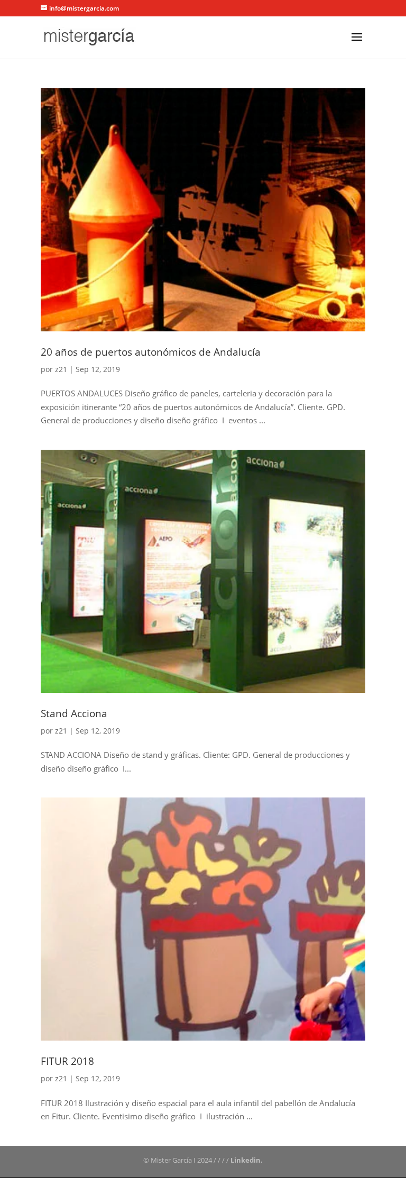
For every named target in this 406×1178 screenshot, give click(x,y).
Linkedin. (246, 1160)
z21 (61, 369)
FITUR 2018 (67, 1061)
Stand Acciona (74, 713)
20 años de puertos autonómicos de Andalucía (151, 352)
